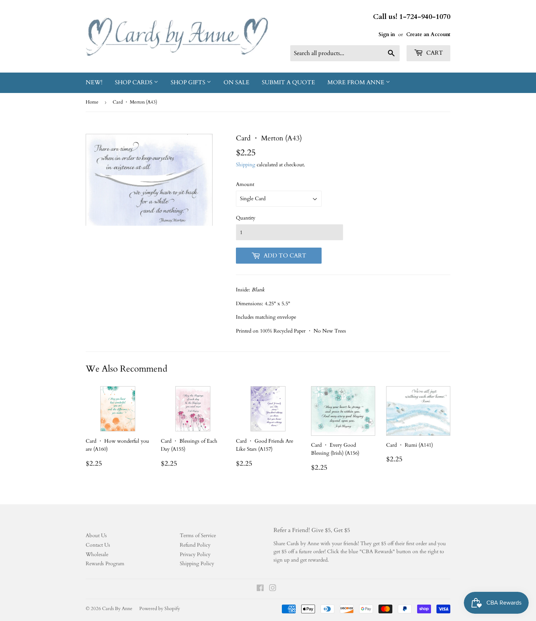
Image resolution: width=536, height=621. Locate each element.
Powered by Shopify (159, 608)
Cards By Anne (117, 608)
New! (94, 82)
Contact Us (98, 545)
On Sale (236, 82)
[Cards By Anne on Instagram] (272, 589)
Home (92, 102)
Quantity (245, 217)
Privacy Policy (195, 554)
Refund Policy (195, 545)
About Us (96, 535)
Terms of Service (198, 535)
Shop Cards (134, 82)
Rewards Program (105, 563)
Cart (434, 53)
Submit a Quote (288, 82)
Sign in (386, 34)
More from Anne (356, 82)
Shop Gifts (189, 82)
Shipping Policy (197, 563)
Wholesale (97, 554)
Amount (245, 184)
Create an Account (428, 34)
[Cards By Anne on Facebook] (260, 589)
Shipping (245, 164)
